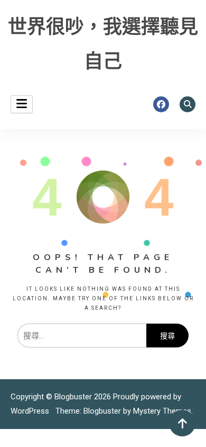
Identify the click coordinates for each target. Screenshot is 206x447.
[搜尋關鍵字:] (81, 336)
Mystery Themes (162, 411)
